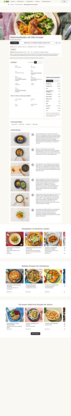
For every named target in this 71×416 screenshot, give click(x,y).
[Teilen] (59, 43)
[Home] (8, 4)
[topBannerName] (35, 9)
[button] (26, 62)
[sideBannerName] (53, 67)
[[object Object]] (56, 43)
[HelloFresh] (6, 1)
